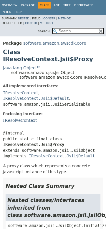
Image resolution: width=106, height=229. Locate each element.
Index (6, 12)
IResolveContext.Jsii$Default (36, 98)
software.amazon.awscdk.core (54, 43)
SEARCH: (44, 31)
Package (28, 5)
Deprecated (84, 5)
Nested (23, 18)
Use (57, 5)
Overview (9, 5)
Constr (49, 18)
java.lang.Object (20, 67)
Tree (67, 5)
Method (64, 18)
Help (18, 12)
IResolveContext (20, 92)
